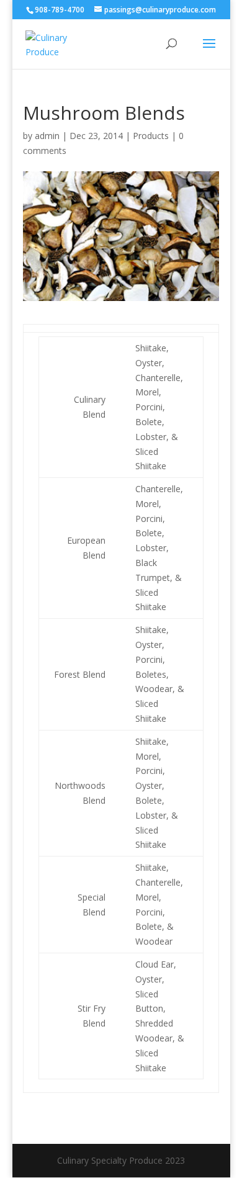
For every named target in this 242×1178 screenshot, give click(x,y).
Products (151, 136)
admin (47, 136)
